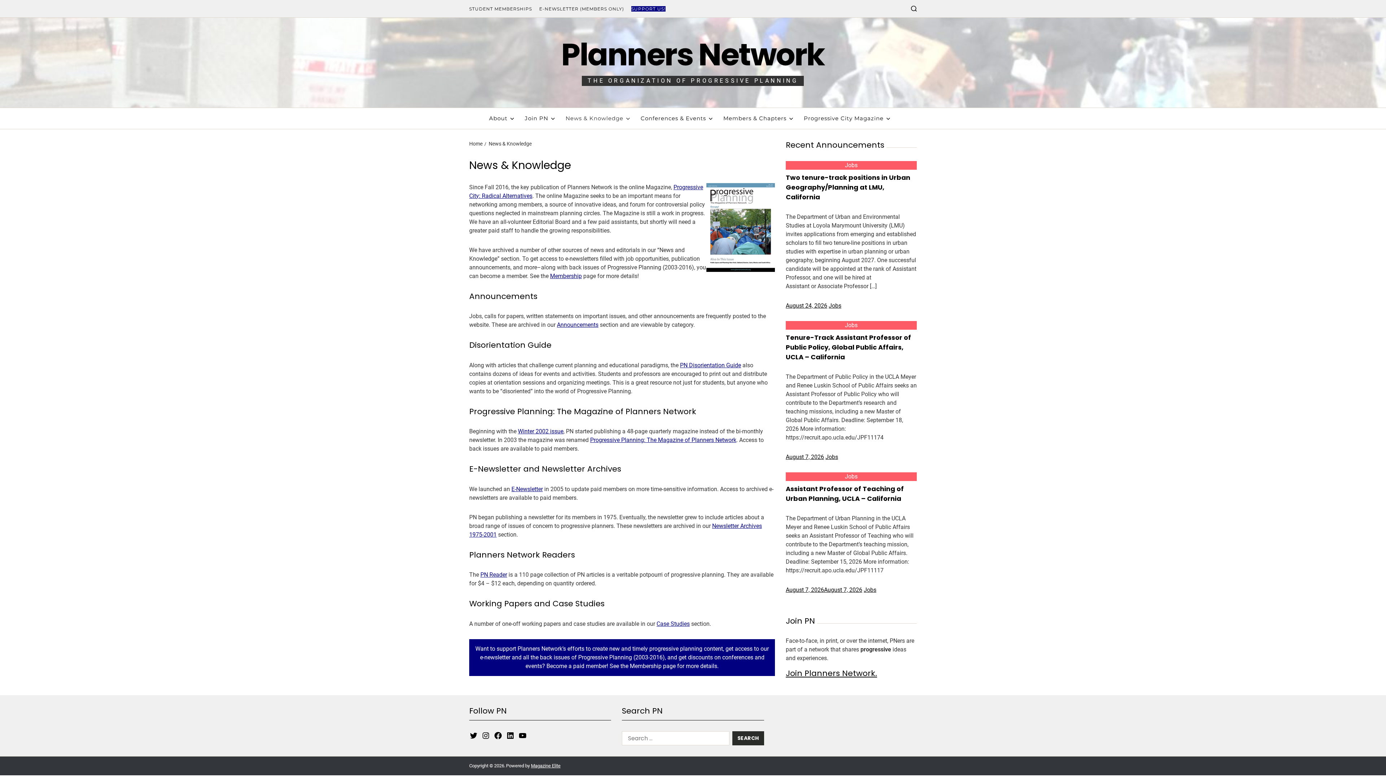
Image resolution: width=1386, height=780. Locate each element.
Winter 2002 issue (540, 431)
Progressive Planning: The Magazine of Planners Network (663, 440)
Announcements (577, 324)
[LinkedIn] (510, 735)
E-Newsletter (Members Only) (581, 9)
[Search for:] (674, 739)
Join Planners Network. (831, 673)
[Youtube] (522, 735)
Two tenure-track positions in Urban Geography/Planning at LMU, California (848, 187)
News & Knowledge (594, 118)
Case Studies (673, 623)
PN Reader (493, 574)
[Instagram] (485, 735)
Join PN (536, 118)
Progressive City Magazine (844, 118)
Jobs (851, 165)
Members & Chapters (754, 118)
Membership (566, 276)
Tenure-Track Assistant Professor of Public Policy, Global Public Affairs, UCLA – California (848, 347)
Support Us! (648, 9)
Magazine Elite (546, 765)
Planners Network (692, 54)
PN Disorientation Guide (710, 365)
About (498, 118)
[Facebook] (498, 735)
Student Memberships (500, 9)
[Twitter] (473, 735)
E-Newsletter (527, 489)
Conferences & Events (673, 118)
